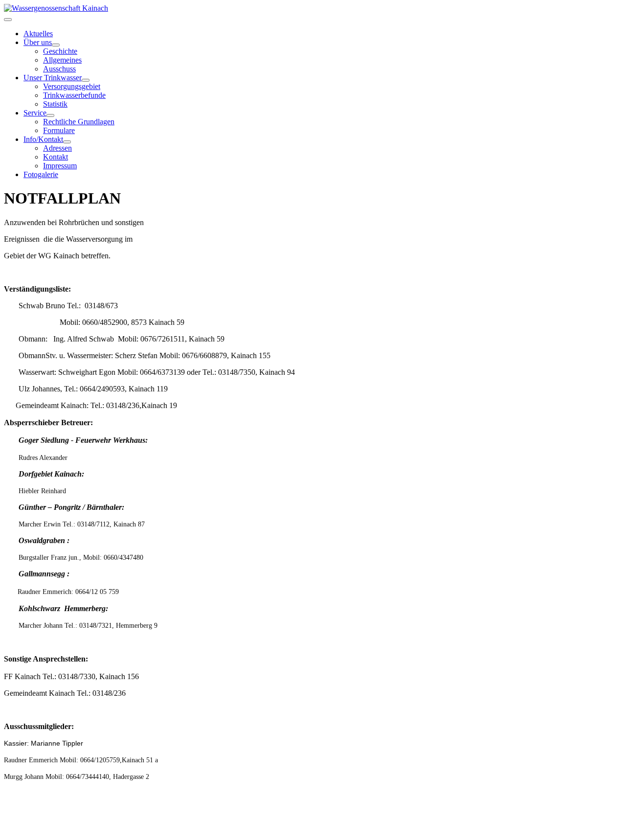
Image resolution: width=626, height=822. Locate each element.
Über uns (37, 42)
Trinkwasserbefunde (74, 95)
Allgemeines (62, 60)
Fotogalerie (40, 174)
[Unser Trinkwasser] (85, 80)
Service (34, 113)
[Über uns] (56, 45)
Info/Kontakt (43, 139)
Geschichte (60, 51)
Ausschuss (59, 69)
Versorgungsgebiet (71, 86)
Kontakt (55, 157)
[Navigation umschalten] (8, 19)
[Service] (50, 115)
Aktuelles (38, 33)
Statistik (55, 104)
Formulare (59, 130)
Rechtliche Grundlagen (78, 121)
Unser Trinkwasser (52, 77)
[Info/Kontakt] (67, 141)
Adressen (57, 148)
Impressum (60, 165)
